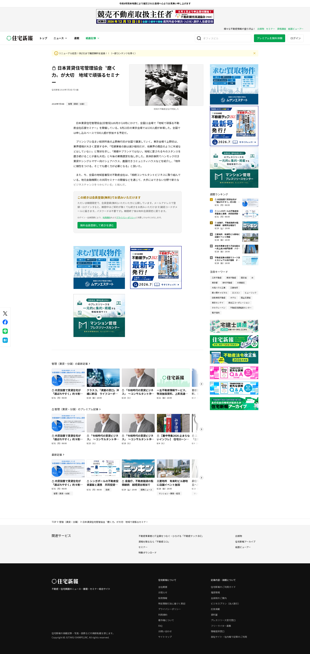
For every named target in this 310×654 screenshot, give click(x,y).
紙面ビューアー (296, 29)
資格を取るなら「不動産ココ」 (154, 541)
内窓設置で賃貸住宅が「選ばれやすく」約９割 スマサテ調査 (67, 393)
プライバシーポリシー (126, 217)
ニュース (59, 38)
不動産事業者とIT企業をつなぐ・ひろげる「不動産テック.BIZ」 (171, 536)
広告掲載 (215, 609)
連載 (76, 38)
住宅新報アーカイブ (245, 541)
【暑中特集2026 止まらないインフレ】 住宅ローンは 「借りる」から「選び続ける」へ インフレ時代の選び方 (174, 443)
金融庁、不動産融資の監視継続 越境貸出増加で (137, 482)
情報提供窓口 (217, 631)
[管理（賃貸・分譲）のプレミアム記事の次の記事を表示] (201, 429)
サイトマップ (165, 636)
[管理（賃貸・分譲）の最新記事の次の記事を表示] (201, 384)
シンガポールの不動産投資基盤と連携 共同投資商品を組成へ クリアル (102, 484)
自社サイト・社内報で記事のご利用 (229, 636)
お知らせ (162, 592)
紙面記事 (91, 38)
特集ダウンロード (148, 552)
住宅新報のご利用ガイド (223, 587)
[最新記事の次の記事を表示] (201, 478)
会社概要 (162, 587)
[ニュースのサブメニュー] (66, 38)
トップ (43, 38)
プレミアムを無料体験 (269, 38)
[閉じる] (254, 53)
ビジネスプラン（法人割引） (225, 603)
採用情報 (162, 598)
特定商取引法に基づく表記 (171, 603)
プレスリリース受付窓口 (223, 620)
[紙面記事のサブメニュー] (98, 38)
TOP (54, 522)
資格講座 (281, 29)
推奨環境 (215, 592)
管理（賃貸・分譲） (69, 522)
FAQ (160, 625)
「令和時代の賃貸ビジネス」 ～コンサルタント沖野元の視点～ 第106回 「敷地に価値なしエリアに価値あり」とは (138, 443)
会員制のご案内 (219, 598)
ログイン (295, 38)
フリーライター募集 (221, 625)
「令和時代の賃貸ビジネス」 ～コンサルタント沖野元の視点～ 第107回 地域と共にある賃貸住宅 (138, 395)
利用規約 (106, 217)
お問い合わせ (165, 631)
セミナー (270, 29)
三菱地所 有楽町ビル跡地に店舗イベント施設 (172, 482)
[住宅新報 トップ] (19, 38)
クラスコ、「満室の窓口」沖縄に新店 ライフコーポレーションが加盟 (103, 393)
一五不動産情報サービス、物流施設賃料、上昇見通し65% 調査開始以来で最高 (172, 393)
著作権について (166, 620)
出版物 (260, 29)
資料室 (214, 614)
